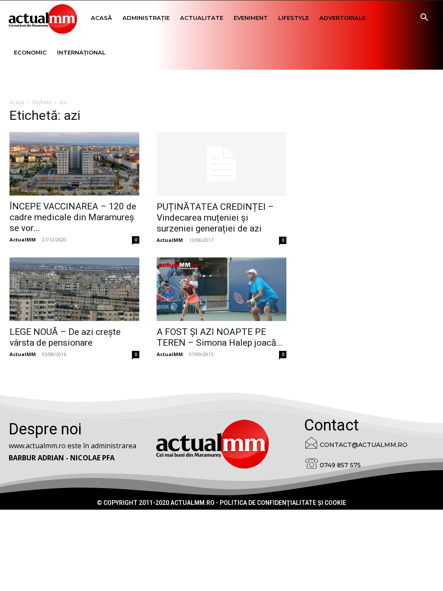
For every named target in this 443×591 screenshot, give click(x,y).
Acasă (101, 17)
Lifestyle (293, 17)
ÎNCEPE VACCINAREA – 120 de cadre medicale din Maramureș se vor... (73, 217)
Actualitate (201, 17)
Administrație (146, 17)
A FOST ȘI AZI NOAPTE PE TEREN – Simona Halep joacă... (219, 337)
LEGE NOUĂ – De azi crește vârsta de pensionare (65, 337)
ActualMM (23, 239)
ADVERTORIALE (342, 17)
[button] (424, 18)
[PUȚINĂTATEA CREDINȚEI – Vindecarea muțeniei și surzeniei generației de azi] (221, 164)
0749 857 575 (340, 465)
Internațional (81, 52)
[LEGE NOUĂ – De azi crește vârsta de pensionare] (74, 289)
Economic (30, 52)
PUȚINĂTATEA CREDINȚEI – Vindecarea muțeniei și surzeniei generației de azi (215, 218)
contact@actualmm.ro (364, 445)
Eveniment (251, 17)
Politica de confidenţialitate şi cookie (283, 502)
